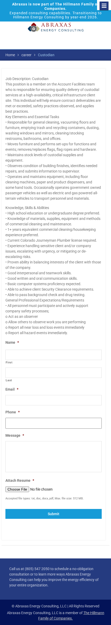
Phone (12, 412)
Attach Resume (19, 480)
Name (12, 342)
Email (11, 389)
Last (9, 380)
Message (14, 435)
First (9, 362)
